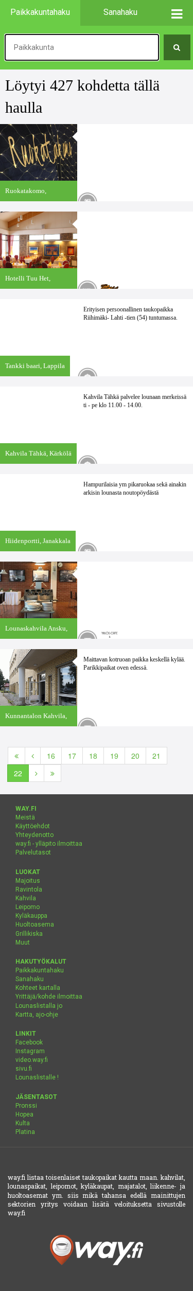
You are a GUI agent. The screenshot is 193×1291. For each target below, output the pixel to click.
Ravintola (28, 889)
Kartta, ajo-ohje (36, 1014)
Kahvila (25, 898)
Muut (22, 942)
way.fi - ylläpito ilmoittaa (48, 843)
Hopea (24, 1114)
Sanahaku (29, 979)
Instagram (30, 1051)
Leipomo (27, 907)
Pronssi (26, 1105)
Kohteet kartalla (37, 987)
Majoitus (27, 880)
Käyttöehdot (32, 826)
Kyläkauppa (31, 915)
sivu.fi (23, 1068)
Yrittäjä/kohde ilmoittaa (48, 996)
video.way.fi (31, 1059)
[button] (177, 13)
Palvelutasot (33, 852)
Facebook (29, 1042)
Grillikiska (29, 933)
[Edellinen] (33, 755)
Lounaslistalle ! (37, 1077)
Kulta (22, 1123)
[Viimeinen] (52, 773)
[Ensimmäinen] (16, 755)
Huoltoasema (34, 924)
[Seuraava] (36, 773)
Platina (25, 1132)
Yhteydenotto (34, 835)
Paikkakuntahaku (39, 970)
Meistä (25, 817)
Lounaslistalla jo (38, 1005)
